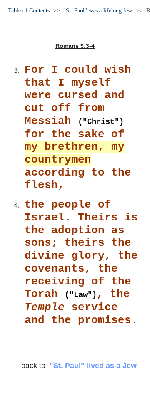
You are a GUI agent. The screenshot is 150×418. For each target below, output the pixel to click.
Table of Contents (29, 10)
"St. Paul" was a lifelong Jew (97, 10)
